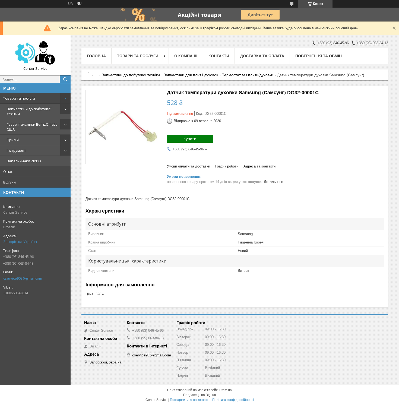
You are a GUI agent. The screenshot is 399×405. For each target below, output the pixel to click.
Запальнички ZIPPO (24, 161)
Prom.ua (225, 390)
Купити (190, 138)
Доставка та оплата (262, 56)
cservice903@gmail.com (22, 278)
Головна (96, 56)
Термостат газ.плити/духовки (247, 75)
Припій (13, 139)
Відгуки (9, 182)
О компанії (185, 56)
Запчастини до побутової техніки (29, 111)
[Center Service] (35, 52)
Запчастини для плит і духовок (191, 75)
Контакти (218, 56)
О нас (8, 171)
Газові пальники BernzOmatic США (32, 127)
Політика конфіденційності (233, 400)
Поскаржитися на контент (190, 400)
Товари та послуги (19, 98)
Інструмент (16, 150)
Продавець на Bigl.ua (199, 395)
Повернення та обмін (318, 56)
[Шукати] (65, 79)
